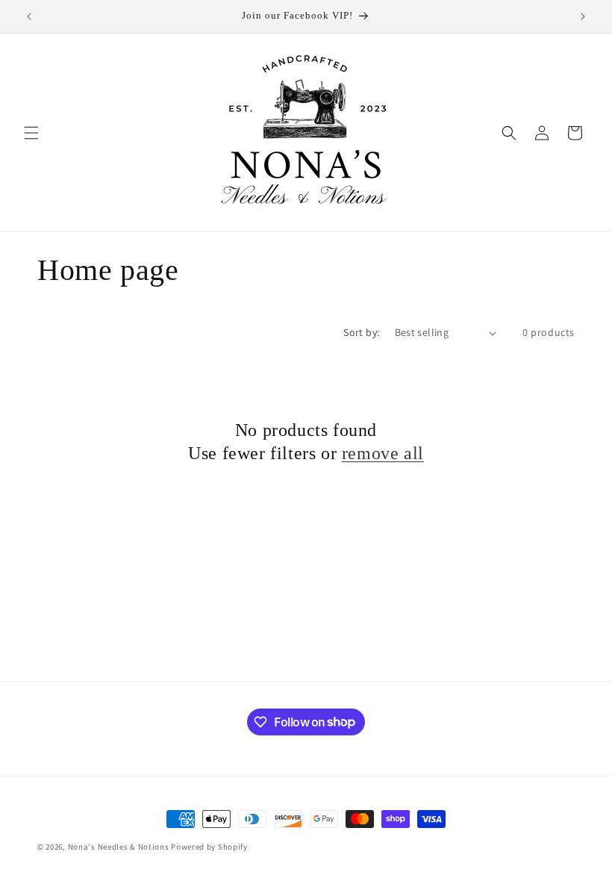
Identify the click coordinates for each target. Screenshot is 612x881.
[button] (31, 132)
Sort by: (361, 332)
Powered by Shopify (209, 846)
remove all (383, 453)
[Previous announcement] (29, 16)
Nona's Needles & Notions (118, 846)
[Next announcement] (582, 16)
